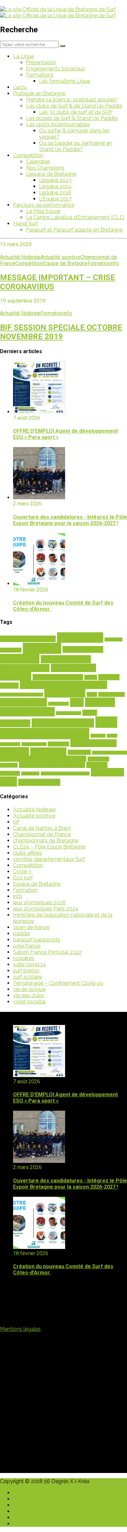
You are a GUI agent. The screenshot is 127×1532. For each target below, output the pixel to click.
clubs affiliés (27, 853)
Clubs (90, 677)
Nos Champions (45, 168)
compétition (64, 693)
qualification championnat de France (43, 759)
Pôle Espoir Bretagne (109, 753)
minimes (98, 736)
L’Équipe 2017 (55, 199)
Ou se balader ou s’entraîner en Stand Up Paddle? (75, 146)
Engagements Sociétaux (55, 69)
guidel (89, 713)
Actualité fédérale (20, 257)
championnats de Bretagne (45, 840)
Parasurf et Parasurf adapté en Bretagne (74, 230)
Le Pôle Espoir (43, 211)
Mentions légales (20, 1329)
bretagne (42, 648)
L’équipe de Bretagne (51, 174)
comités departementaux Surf (49, 859)
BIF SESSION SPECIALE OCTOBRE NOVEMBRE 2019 (61, 332)
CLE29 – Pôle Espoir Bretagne (49, 847)
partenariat (58, 744)
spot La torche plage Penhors (65, 773)
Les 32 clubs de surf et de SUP (75, 112)
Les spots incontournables (58, 124)
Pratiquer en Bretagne (39, 93)
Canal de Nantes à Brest (42, 828)
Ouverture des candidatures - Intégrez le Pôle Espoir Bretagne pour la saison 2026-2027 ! (70, 520)
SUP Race (107, 772)
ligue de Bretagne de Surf (58, 727)
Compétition (28, 155)
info (114, 263)
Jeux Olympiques (63, 723)
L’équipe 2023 (55, 180)
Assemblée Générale (28, 639)
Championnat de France (42, 834)
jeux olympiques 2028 (39, 902)
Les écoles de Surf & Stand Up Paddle (72, 118)
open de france (31, 927)
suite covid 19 (29, 964)
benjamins (113, 639)
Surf (8, 781)
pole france (26, 946)
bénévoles (19, 659)
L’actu (20, 87)
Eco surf (23, 878)
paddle (21, 933)
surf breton (26, 971)
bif (16, 822)
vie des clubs (28, 995)
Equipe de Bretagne (65, 263)
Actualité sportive (60, 257)
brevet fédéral (83, 649)
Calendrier (38, 161)
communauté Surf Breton (21, 695)
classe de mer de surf (58, 677)
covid (92, 694)
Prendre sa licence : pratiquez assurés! (71, 100)
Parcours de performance (43, 205)
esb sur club (58, 704)
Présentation (41, 62)
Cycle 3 (22, 871)
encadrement (23, 702)
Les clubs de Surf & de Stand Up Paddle (74, 106)
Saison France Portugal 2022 (47, 952)
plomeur (14, 751)
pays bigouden (93, 743)
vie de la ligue (29, 989)
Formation (99, 263)
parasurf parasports (36, 940)
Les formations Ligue (64, 81)
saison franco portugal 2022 (52, 765)
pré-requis (79, 752)
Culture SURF (111, 694)
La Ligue (23, 56)
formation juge (68, 713)
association (80, 637)
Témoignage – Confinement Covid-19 (58, 983)
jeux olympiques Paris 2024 (45, 909)
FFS (77, 702)
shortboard (30, 773)
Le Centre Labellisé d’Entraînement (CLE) (75, 217)
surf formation (39, 782)
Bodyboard (10, 650)
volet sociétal (29, 1002)
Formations (39, 75)
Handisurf (15, 723)
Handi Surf (25, 223)
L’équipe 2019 (55, 186)
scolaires (96, 765)
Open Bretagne (34, 744)
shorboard (10, 773)
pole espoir (48, 751)
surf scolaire (27, 977)
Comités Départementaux (63, 685)
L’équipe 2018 (55, 192)
